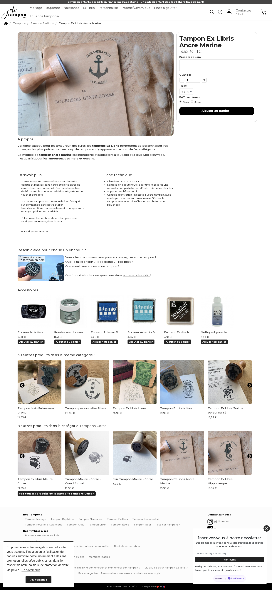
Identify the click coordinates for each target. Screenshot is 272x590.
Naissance (71, 8)
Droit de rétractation (127, 546)
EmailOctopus (237, 578)
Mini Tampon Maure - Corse (133, 479)
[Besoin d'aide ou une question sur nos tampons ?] (220, 13)
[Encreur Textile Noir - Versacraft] (180, 311)
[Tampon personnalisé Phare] (87, 382)
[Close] (266, 528)
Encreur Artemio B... (105, 332)
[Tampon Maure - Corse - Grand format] (87, 453)
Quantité (185, 74)
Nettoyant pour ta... (214, 332)
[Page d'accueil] (6, 23)
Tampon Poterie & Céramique (43, 524)
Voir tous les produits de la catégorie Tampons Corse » (56, 493)
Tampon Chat (75, 524)
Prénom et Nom (190, 56)
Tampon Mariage (35, 519)
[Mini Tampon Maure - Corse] (135, 453)
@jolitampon (221, 521)
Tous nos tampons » (167, 524)
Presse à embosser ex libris (42, 535)
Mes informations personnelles (90, 546)
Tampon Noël (142, 524)
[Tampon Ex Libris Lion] (182, 382)
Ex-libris (89, 8)
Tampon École (120, 524)
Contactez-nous (244, 12)
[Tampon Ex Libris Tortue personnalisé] (230, 382)
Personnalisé (108, 8)
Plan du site (77, 556)
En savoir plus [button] (30, 570)
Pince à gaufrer (165, 8)
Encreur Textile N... (177, 332)
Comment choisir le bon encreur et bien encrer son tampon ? (102, 567)
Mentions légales (99, 556)
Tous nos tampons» (44, 16)
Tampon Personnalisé (145, 519)
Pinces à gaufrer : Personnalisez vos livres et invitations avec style (119, 573)
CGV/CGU (134, 586)
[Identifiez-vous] (229, 12)
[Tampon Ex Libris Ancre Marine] (182, 453)
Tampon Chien (97, 524)
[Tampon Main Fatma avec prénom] (39, 382)
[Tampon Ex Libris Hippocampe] (230, 453)
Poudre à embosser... (69, 332)
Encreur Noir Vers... (31, 332)
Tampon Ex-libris (117, 519)
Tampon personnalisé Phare (85, 408)
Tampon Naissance (90, 519)
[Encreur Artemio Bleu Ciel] (143, 311)
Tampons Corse (93, 426)
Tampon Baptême (62, 519)
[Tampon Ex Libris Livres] (135, 382)
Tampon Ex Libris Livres (130, 408)
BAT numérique (190, 96)
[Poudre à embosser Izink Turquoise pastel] (70, 311)
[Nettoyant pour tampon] (217, 311)
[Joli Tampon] (14, 12)
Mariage (36, 8)
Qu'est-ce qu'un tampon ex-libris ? (166, 567)
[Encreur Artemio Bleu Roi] (107, 311)
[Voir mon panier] (266, 12)
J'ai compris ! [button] (38, 579)
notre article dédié (136, 275)
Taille (183, 85)
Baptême (53, 8)
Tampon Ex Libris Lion (176, 408)
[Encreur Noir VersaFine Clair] (34, 311)
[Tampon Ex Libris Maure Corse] (39, 453)
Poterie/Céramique (136, 8)
